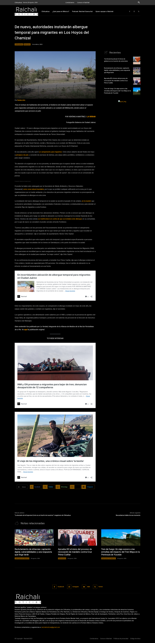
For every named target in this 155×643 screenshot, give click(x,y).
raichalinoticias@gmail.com (50, 627)
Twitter (100, 587)
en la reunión (86, 201)
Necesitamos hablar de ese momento (128, 515)
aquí (25, 329)
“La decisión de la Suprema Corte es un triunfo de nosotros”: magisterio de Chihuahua (43, 515)
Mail (88, 587)
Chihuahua (18, 44)
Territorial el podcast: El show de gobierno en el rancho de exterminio (116, 60)
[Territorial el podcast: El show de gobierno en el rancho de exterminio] (136, 60)
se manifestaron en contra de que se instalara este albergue (60, 219)
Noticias (27, 44)
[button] (138, 2)
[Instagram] (134, 11)
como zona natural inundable (33, 189)
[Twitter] (138, 11)
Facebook (61, 587)
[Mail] (84, 587)
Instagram (76, 587)
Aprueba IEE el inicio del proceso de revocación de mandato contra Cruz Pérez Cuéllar (116, 80)
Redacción (21, 100)
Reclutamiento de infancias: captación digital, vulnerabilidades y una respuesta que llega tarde (117, 70)
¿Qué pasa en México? (22, 558)
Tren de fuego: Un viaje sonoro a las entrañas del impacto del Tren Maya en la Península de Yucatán (117, 91)
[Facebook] (129, 11)
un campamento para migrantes (50, 152)
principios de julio (22, 155)
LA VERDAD (91, 116)
